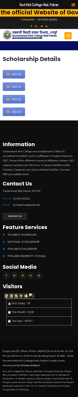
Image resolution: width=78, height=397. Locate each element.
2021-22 (16, 99)
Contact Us (15, 216)
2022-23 (16, 111)
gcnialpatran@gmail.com (26, 204)
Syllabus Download (22, 234)
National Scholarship (24, 242)
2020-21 (16, 86)
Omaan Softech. (30, 365)
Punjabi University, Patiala (27, 256)
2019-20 (16, 74)
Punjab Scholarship (22, 249)
